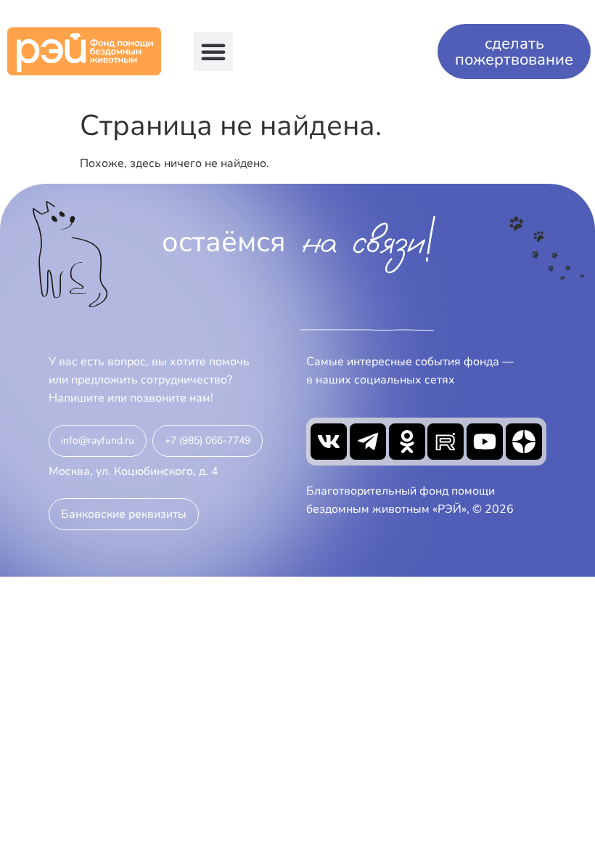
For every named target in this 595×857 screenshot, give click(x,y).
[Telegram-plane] (368, 441)
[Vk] (329, 441)
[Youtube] (485, 441)
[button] (213, 51)
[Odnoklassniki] (407, 441)
